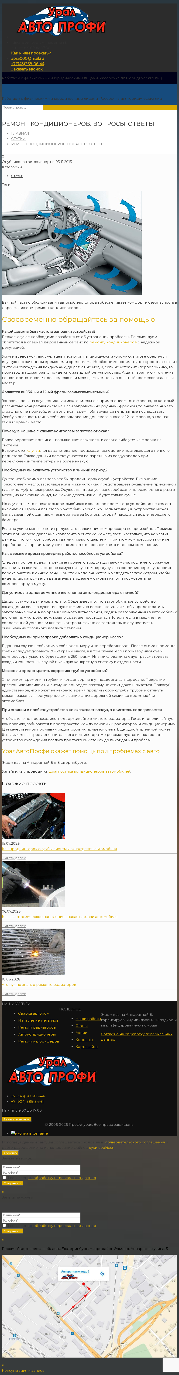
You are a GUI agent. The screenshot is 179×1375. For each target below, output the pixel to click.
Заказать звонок (27, 69)
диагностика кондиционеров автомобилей (89, 771)
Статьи (18, 138)
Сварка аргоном (33, 1013)
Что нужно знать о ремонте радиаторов (39, 984)
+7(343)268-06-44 (27, 64)
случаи (33, 450)
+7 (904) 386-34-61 (27, 1101)
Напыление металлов (38, 1020)
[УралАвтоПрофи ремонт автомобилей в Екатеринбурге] (61, 37)
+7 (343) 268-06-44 (28, 1096)
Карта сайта (87, 1046)
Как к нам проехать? (31, 53)
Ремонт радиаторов (37, 1027)
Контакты (84, 1039)
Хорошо (10, 1153)
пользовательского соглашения (135, 1142)
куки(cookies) (101, 1147)
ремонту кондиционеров (113, 342)
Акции (81, 1032)
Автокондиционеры (37, 1034)
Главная (20, 133)
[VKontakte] (29, 1133)
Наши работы (88, 1018)
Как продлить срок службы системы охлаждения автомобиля (59, 849)
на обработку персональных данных (62, 1178)
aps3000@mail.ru (27, 58)
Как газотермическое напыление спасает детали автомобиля (59, 916)
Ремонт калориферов (38, 1041)
